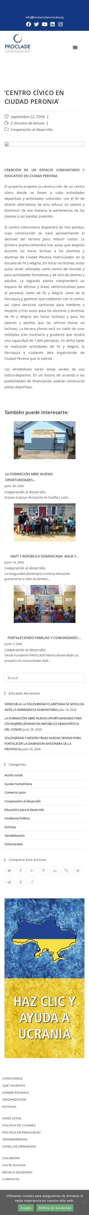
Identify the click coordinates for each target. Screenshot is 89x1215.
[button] (75, 47)
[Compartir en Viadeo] (32, 882)
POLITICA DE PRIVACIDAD (21, 1132)
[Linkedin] (52, 24)
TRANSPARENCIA (15, 1139)
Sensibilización (15, 835)
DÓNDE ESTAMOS (15, 1092)
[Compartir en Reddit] (9, 882)
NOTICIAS (9, 1106)
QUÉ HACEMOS (13, 1085)
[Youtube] (45, 24)
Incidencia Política (17, 818)
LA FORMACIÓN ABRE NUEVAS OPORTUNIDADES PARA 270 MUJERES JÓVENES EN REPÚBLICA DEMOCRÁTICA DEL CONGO (43, 723)
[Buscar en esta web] (45, 677)
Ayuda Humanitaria (18, 784)
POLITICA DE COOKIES (18, 1125)
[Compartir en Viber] (66, 871)
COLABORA (11, 1158)
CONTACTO (10, 1179)
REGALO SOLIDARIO (17, 1172)
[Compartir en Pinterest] (43, 871)
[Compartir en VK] (77, 871)
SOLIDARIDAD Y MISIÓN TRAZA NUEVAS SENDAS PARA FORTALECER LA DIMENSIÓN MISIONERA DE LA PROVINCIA (43, 743)
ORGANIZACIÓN (14, 1099)
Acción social (13, 775)
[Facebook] (29, 24)
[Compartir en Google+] (32, 871)
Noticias (10, 827)
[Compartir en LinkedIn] (55, 871)
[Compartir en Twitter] (9, 871)
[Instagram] (60, 24)
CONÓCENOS (12, 1078)
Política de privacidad (55, 1208)
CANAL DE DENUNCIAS (19, 1146)
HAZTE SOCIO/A (14, 1165)
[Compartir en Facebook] (20, 871)
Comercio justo (15, 792)
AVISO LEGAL (12, 1118)
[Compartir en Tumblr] (20, 882)
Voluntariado (14, 844)
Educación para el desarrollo (24, 810)
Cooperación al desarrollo (32, 129)
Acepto (26, 1208)
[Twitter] (37, 24)
